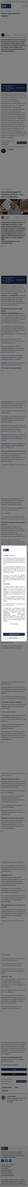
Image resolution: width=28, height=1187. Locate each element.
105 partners (15, 623)
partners (8, 572)
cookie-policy (20, 603)
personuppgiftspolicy (9, 605)
